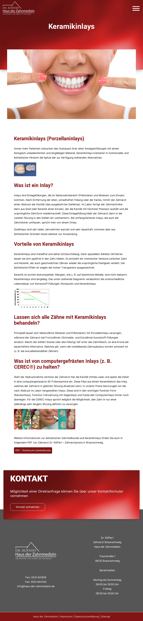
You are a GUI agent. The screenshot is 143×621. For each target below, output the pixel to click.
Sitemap (105, 616)
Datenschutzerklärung (87, 616)
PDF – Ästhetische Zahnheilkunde (33, 450)
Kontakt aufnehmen (27, 506)
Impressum (66, 616)
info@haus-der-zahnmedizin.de (35, 586)
